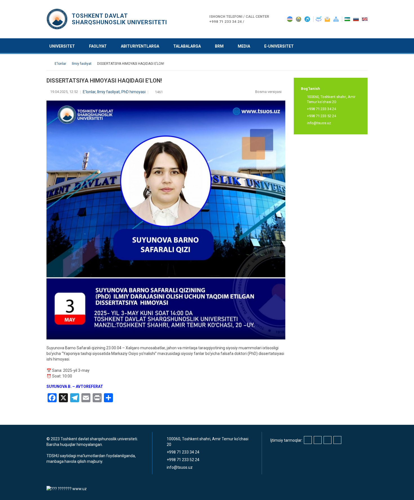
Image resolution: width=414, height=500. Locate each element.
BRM (219, 46)
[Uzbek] (347, 19)
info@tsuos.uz (319, 123)
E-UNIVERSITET (279, 46)
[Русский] (356, 19)
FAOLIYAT (98, 46)
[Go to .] (49, 64)
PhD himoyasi (133, 92)
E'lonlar (89, 92)
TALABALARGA (187, 46)
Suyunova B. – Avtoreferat (74, 386)
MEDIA (244, 46)
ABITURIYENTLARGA (140, 46)
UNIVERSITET (62, 46)
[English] (365, 19)
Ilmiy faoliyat (108, 92)
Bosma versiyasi (268, 92)
